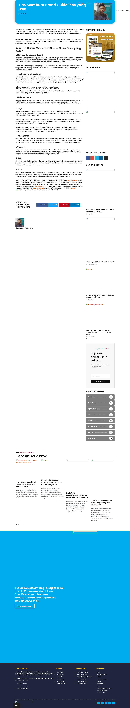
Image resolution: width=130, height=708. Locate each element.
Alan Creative (72, 180)
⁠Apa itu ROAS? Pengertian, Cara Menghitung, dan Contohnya (102, 502)
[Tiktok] (106, 158)
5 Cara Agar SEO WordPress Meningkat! (100, 262)
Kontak (111, 3)
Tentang (80, 3)
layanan (36, 188)
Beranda (72, 3)
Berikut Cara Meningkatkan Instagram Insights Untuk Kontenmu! (77, 495)
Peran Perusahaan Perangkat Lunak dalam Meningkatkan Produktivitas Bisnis (98, 332)
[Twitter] (97, 158)
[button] (42, 205)
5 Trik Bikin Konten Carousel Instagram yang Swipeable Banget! (100, 296)
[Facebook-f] (88, 158)
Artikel (96, 3)
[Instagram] (101, 158)
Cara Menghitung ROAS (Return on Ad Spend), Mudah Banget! (26, 484)
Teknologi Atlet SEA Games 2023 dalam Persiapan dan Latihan (100, 210)
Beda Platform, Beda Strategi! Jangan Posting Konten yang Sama (51, 482)
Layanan (88, 3)
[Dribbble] (98, 703)
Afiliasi (103, 3)
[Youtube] (92, 158)
